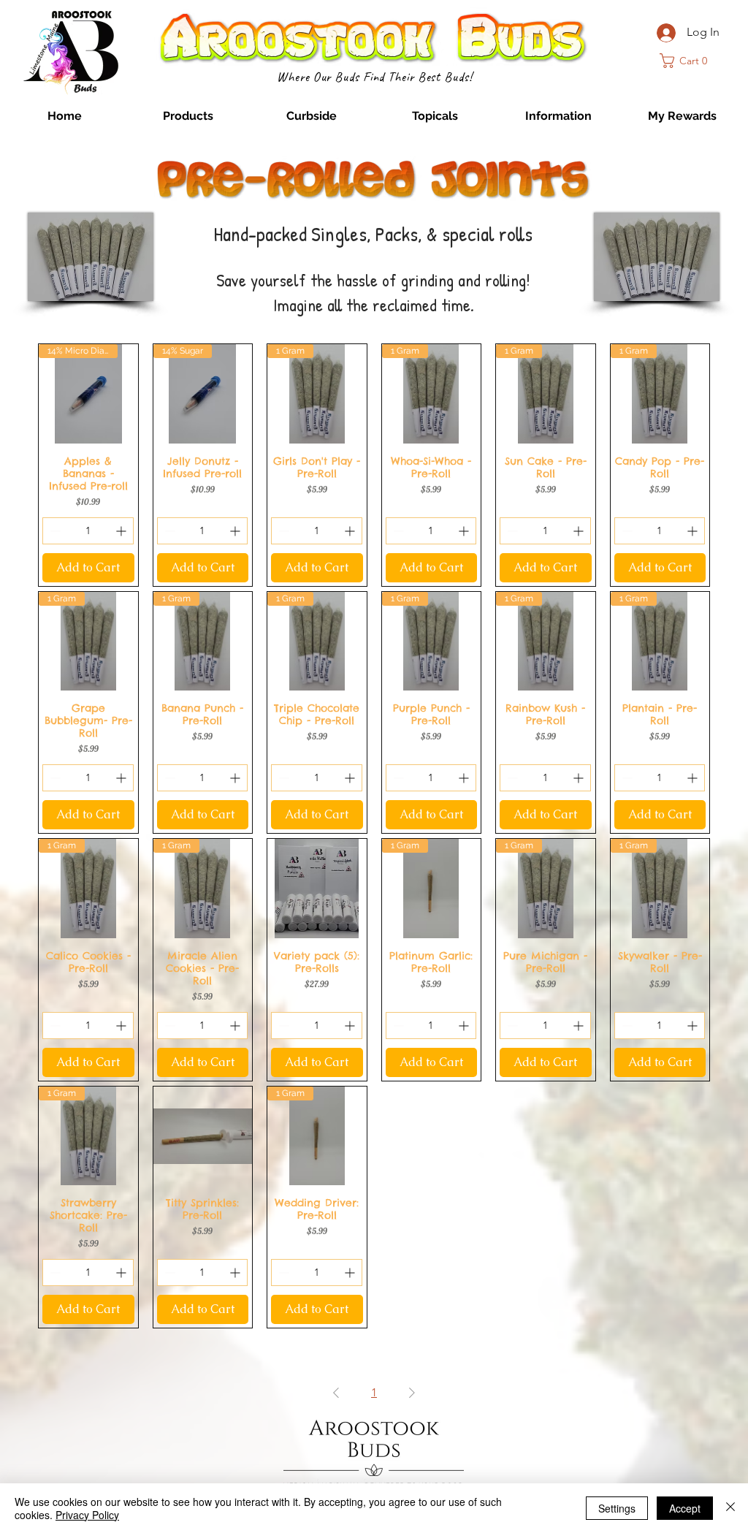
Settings (617, 1508)
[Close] (730, 1508)
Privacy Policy (87, 1514)
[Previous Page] (336, 1392)
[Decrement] (54, 531)
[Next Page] (412, 1392)
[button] (188, 116)
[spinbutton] (88, 531)
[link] (688, 60)
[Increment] (122, 531)
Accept (685, 1508)
